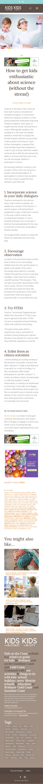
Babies (26, 726)
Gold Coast (24, 687)
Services (28, 752)
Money (28, 743)
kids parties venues (30, 515)
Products (31, 749)
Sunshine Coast (16, 520)
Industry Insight (20, 740)
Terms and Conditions (16, 771)
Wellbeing (32, 758)
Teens (20, 758)
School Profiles (20, 752)
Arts (20, 726)
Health (35, 738)
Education (29, 732)
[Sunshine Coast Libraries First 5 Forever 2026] (21, 65)
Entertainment (23, 735)
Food (17, 738)
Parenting (8, 746)
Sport (22, 755)
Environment (33, 735)
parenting (8, 516)
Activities (7, 726)
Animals (14, 726)
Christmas (15, 729)
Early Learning (20, 732)
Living (14, 103)
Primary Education (10, 749)
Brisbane (27, 518)
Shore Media (24, 780)
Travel (26, 758)
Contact (28, 771)
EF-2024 (14, 735)
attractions (9, 513)
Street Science (10, 416)
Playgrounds (21, 746)
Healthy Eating (9, 740)
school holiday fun (28, 510)
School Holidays (9, 752)
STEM (22, 483)
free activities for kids (18, 511)
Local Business (9, 743)
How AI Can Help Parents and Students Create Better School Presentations (19, 602)
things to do (13, 510)
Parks (14, 746)
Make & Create (24, 103)
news (15, 527)
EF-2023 (7, 735)
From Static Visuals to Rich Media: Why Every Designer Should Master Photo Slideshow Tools (21, 630)
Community (24, 729)
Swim (6, 758)
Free (22, 738)
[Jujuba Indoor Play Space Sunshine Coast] (21, 476)
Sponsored (16, 755)
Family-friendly (9, 738)
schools (12, 525)
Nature (34, 743)
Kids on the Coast (16, 653)
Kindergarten (31, 740)
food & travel (27, 513)
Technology (13, 758)
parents (7, 523)
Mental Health (20, 743)
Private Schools (22, 749)
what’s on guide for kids (17, 658)
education (24, 525)
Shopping (8, 755)
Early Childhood (9, 732)
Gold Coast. (17, 667)
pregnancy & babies (22, 516)
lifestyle (8, 527)
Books (31, 726)
